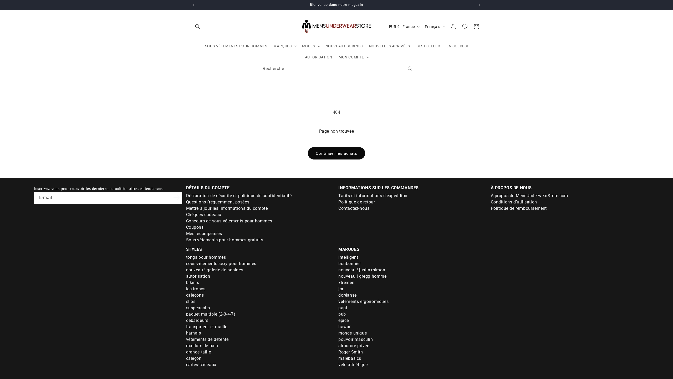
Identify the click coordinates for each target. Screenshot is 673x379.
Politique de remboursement (519, 208)
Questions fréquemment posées (217, 202)
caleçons (195, 295)
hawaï (344, 326)
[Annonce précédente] (194, 5)
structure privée (353, 345)
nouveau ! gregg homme (362, 276)
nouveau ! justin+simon (361, 269)
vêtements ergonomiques (363, 301)
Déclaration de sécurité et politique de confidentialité (239, 195)
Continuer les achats (336, 153)
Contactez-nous (353, 208)
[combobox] (336, 69)
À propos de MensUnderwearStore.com (529, 195)
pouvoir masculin (355, 339)
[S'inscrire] (176, 197)
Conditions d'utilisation (514, 202)
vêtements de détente (207, 339)
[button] (197, 26)
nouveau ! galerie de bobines (214, 269)
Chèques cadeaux (203, 214)
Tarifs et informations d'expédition (372, 195)
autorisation (198, 276)
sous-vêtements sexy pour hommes (221, 263)
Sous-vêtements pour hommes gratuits (224, 239)
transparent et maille (207, 326)
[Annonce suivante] (479, 5)
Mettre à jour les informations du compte (227, 208)
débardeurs (197, 320)
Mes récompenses (204, 233)
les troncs (196, 288)
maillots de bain (202, 345)
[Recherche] (410, 68)
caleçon (194, 358)
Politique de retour (356, 202)
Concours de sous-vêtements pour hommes (229, 220)
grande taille (198, 352)
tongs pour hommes (206, 257)
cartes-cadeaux (201, 364)
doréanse (347, 295)
